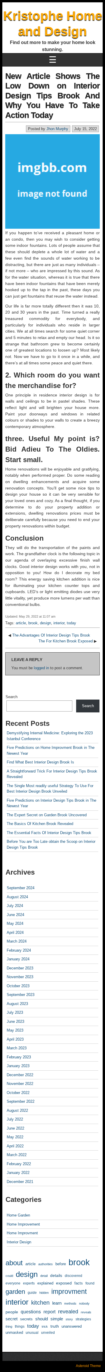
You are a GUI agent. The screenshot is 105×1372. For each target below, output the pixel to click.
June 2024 (15, 915)
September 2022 (20, 1101)
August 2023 (17, 1004)
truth (54, 1326)
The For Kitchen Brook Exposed (65, 641)
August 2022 (17, 1110)
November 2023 (20, 977)
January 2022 (18, 1172)
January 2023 (18, 1066)
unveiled (48, 1333)
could (9, 1275)
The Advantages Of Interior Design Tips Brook (51, 635)
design (45, 623)
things (19, 1326)
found (89, 1283)
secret (12, 1318)
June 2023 (15, 1021)
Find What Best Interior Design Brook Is (40, 762)
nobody (84, 1303)
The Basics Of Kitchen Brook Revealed (40, 824)
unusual (32, 1332)
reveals (86, 1312)
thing (9, 1326)
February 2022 (19, 1164)
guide (32, 1293)
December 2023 (20, 968)
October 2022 (18, 1092)
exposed (64, 1283)
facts (78, 1283)
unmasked (14, 1332)
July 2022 (15, 1119)
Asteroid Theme (88, 1366)
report (49, 1311)
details (56, 1275)
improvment (69, 1291)
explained (45, 1283)
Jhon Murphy (57, 129)
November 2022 (20, 1083)
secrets (26, 1319)
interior (58, 623)
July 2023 (15, 1012)
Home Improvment (22, 1233)
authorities (45, 1264)
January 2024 (18, 959)
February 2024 (19, 950)
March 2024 (17, 941)
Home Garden (18, 1215)
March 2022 (17, 1155)
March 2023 (17, 1048)
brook (33, 623)
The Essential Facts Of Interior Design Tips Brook (49, 833)
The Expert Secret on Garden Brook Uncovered (47, 815)
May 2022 (15, 1137)
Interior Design (19, 1242)
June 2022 (15, 1128)
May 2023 (15, 1030)
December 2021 (20, 1181)
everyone (13, 1283)
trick (45, 1326)
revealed (68, 1312)
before (60, 1264)
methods (70, 1303)
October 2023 (18, 986)
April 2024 (15, 932)
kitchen (40, 1302)
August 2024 (17, 897)
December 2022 (20, 1075)
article (21, 623)
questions (31, 1311)
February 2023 (19, 1057)
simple (56, 1319)
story (69, 1319)
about (14, 1263)
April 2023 (15, 1039)
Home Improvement (23, 1224)
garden (15, 1291)
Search (12, 697)
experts (29, 1283)
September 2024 (20, 888)
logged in (41, 668)
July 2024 (15, 905)
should (41, 1318)
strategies (83, 1319)
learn (57, 1303)
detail (44, 1275)
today (71, 623)
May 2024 (15, 923)
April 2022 (15, 1146)
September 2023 (20, 994)
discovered (73, 1276)
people (12, 1312)
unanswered (72, 1326)
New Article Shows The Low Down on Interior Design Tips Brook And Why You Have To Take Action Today (52, 95)
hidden (44, 1292)
